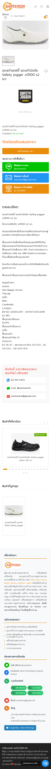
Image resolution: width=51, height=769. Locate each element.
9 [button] (31, 469)
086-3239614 (36, 693)
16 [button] (27, 472)
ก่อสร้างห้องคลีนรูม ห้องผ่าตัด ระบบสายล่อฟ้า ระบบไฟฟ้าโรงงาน (25, 635)
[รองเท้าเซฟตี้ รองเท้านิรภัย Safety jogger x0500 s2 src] (25, 38)
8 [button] (28, 469)
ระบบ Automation (13, 648)
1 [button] (5, 469)
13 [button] (44, 469)
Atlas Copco (41, 579)
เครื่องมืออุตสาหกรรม (15, 644)
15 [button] (24, 472)
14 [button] (47, 469)
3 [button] (13, 469)
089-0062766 (20, 688)
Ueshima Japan (24, 583)
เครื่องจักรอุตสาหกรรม (16, 640)
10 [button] (34, 469)
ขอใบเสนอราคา (26, 151)
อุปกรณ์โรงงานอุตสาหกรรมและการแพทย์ (24, 631)
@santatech (26, 665)
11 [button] (38, 469)
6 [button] (22, 469)
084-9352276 (20, 693)
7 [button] (25, 469)
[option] (25, 38)
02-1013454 (36, 688)
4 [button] (16, 469)
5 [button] (19, 469)
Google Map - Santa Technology (21, 728)
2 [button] (9, 469)
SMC (32, 579)
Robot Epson (10, 583)
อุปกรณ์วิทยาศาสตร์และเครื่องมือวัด (21, 627)
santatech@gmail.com (25, 700)
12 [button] (41, 469)
